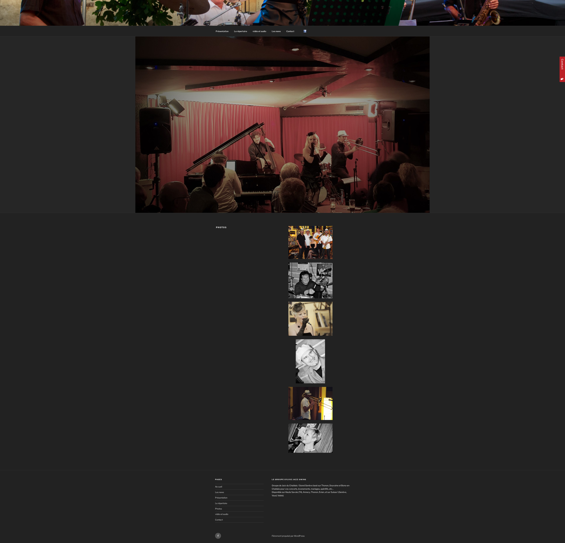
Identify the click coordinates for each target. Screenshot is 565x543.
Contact (290, 31)
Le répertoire (240, 31)
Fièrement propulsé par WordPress (288, 536)
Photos (218, 508)
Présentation (222, 31)
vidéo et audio (259, 31)
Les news (276, 31)
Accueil (218, 486)
